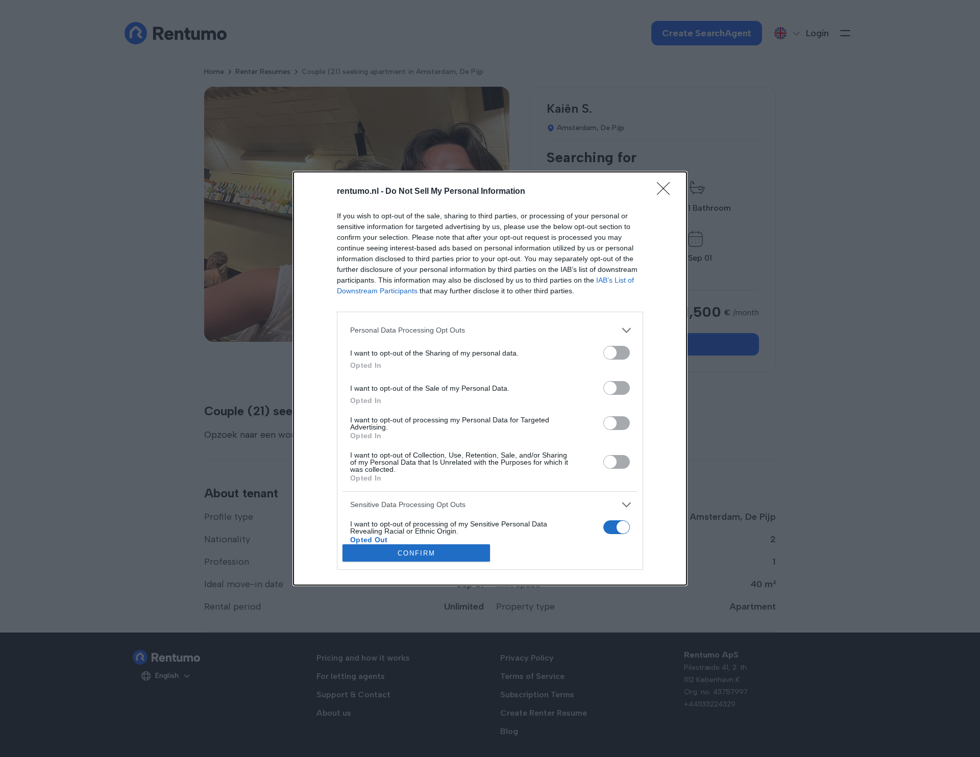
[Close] (666, 191)
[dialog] (490, 378)
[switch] (616, 353)
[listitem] (490, 330)
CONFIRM (416, 553)
